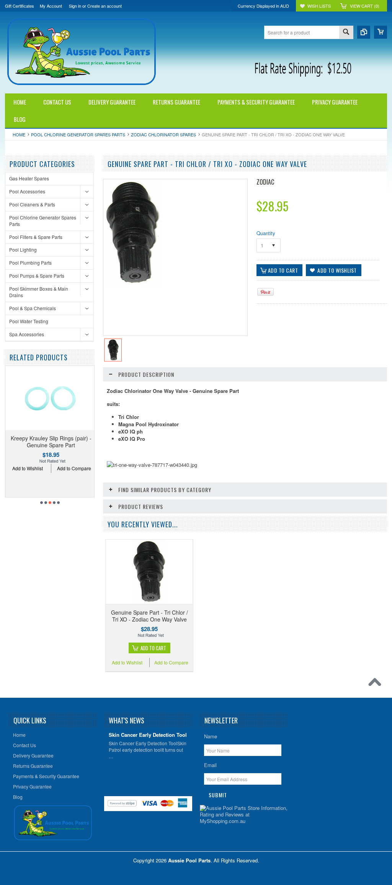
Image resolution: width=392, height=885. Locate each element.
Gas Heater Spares (29, 178)
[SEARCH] (346, 32)
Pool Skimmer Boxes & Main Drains (38, 291)
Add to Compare (74, 468)
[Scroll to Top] (376, 684)
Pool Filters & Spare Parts (35, 237)
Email (210, 765)
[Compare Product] (363, 32)
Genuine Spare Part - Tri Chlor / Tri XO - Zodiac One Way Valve (149, 616)
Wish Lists (319, 6)
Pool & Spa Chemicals (32, 308)
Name (210, 736)
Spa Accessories (26, 334)
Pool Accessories (27, 191)
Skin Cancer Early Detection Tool (148, 735)
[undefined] (132, 284)
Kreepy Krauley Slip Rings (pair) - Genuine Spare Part (51, 441)
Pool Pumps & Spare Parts (36, 275)
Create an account (104, 6)
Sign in (75, 6)
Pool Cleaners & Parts (32, 204)
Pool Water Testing (28, 321)
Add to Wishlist (27, 468)
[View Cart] (380, 32)
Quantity (265, 233)
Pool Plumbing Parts (30, 262)
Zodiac (265, 181)
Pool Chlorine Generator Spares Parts (78, 134)
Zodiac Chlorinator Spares (163, 134)
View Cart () (364, 6)
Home (19, 134)
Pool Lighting (23, 249)
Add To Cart (153, 648)
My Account (51, 6)
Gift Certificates (19, 6)
